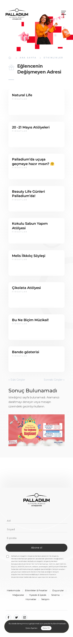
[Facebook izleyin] (8, 617)
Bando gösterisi (25, 352)
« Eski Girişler (16, 379)
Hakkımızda (13, 590)
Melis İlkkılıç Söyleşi (28, 256)
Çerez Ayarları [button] (31, 628)
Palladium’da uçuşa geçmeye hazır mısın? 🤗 (33, 161)
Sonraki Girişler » (54, 379)
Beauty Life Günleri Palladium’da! (28, 193)
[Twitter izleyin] (16, 617)
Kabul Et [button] (46, 628)
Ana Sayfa (28, 58)
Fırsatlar (19, 99)
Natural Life (22, 95)
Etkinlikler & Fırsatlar (36, 590)
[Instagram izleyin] (24, 617)
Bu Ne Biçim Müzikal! (30, 320)
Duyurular (58, 590)
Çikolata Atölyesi (26, 288)
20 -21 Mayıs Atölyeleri (31, 127)
